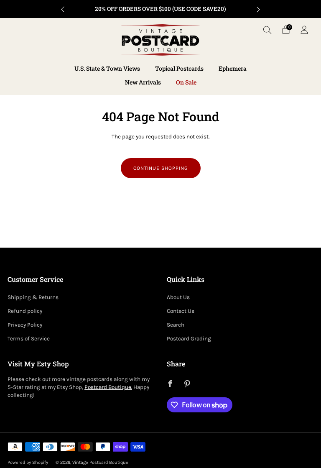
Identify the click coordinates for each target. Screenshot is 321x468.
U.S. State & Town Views (107, 68)
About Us (178, 297)
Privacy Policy (25, 325)
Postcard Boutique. (108, 387)
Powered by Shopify (28, 462)
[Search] (267, 30)
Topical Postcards (179, 68)
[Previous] (62, 9)
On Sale (186, 82)
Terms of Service (29, 338)
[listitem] (160, 9)
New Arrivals (143, 82)
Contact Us (180, 311)
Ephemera (233, 68)
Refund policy (25, 311)
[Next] (258, 9)
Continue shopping (160, 168)
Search (175, 325)
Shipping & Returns (33, 297)
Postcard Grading (189, 338)
